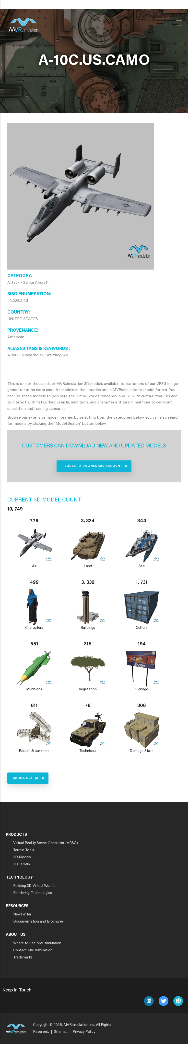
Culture (141, 628)
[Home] (23, 21)
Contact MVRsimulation (32, 950)
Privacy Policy (84, 1032)
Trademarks (23, 957)
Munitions (34, 689)
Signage (141, 689)
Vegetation (88, 689)
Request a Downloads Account (92, 466)
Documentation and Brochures (38, 922)
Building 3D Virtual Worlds (34, 886)
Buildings (88, 628)
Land (88, 566)
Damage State (141, 751)
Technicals (88, 751)
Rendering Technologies (32, 893)
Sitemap (61, 1032)
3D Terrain (21, 864)
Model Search (26, 778)
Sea (142, 566)
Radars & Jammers (34, 751)
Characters (34, 628)
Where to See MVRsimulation (37, 943)
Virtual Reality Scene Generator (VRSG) (45, 843)
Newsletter (22, 914)
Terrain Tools (23, 850)
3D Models (22, 857)
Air (34, 566)
